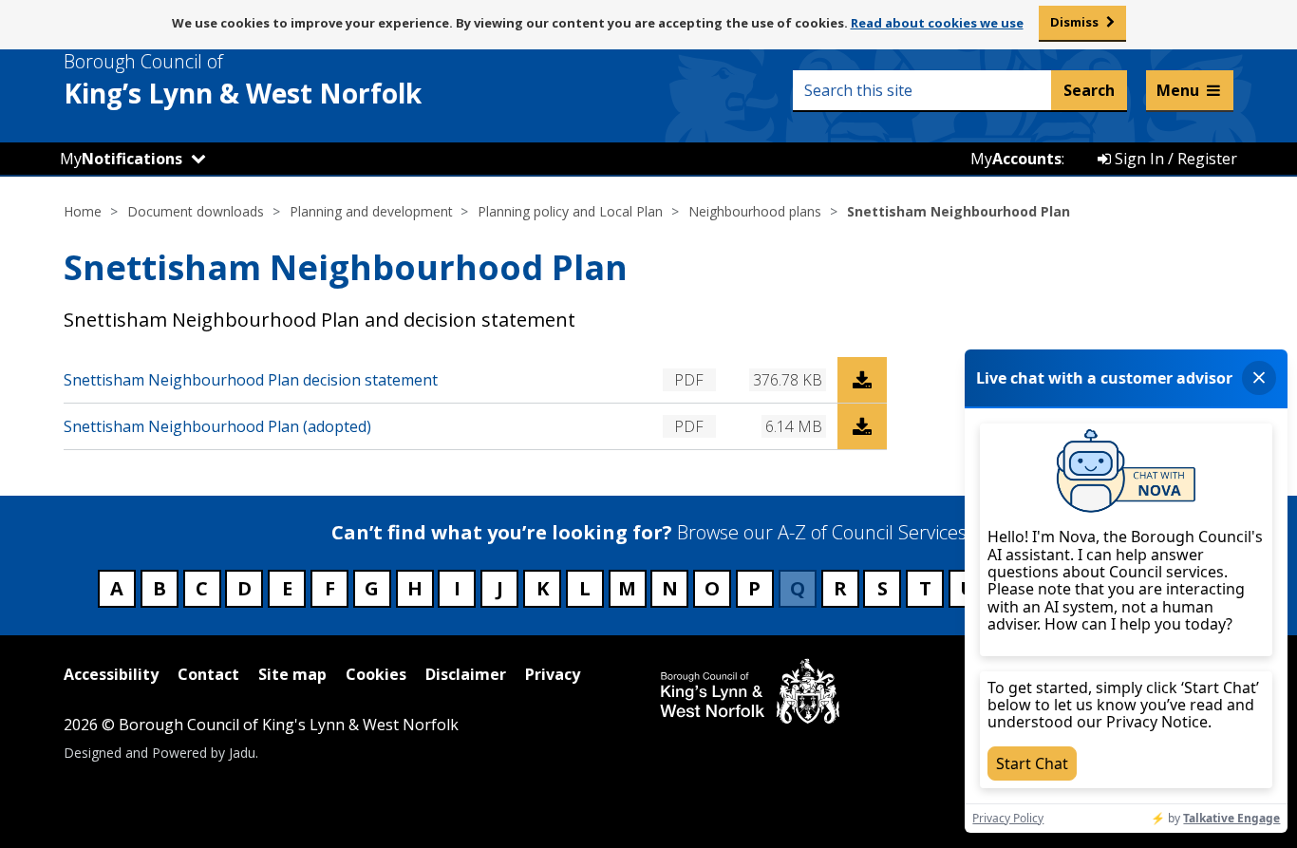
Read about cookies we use (937, 22)
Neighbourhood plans (754, 211)
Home (83, 211)
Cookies (376, 674)
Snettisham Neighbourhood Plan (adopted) (217, 426)
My (121, 158)
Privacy (552, 674)
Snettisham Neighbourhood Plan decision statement (251, 379)
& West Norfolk (243, 79)
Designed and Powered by (159, 753)
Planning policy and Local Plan (570, 211)
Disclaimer (465, 674)
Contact (208, 674)
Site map (292, 674)
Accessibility (111, 674)
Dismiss (1074, 21)
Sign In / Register (1174, 158)
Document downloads (195, 211)
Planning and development (371, 211)
